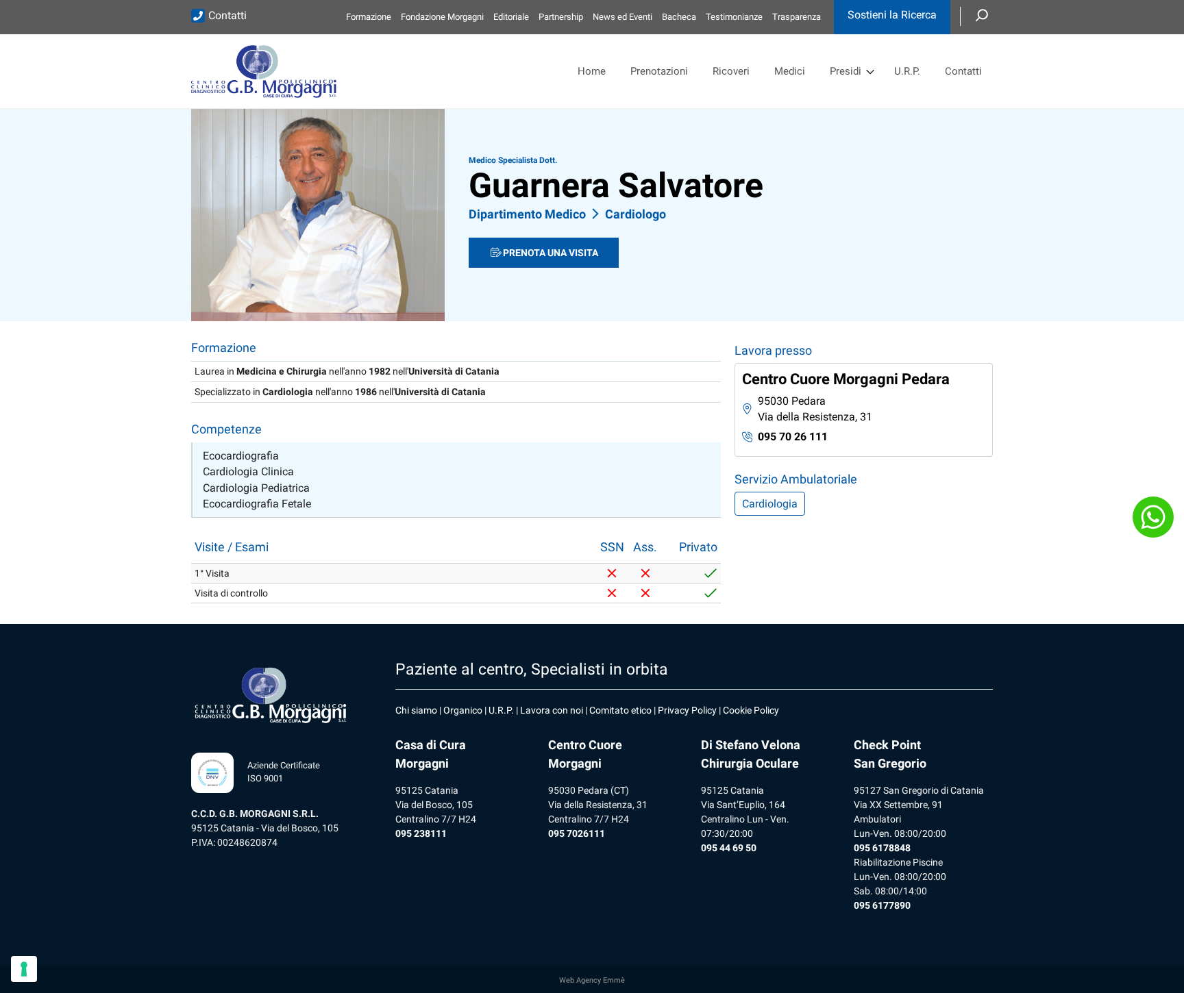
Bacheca (679, 17)
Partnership (561, 17)
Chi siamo (416, 710)
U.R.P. (907, 71)
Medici (789, 71)
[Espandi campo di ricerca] (981, 16)
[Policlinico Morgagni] (263, 71)
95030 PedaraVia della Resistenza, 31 (815, 408)
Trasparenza (796, 17)
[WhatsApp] (1153, 517)
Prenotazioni (659, 71)
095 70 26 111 (793, 436)
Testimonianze (734, 17)
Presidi (845, 71)
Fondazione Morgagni (442, 17)
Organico (462, 710)
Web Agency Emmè (592, 980)
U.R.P (500, 710)
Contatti (227, 15)
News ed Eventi (622, 17)
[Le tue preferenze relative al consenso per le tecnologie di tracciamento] (24, 969)
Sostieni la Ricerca (892, 14)
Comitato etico (620, 710)
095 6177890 (882, 905)
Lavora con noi (551, 710)
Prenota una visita (550, 252)
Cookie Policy (751, 710)
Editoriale (511, 17)
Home (592, 71)
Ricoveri (731, 71)
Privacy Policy (687, 710)
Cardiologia (770, 503)
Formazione (368, 17)
